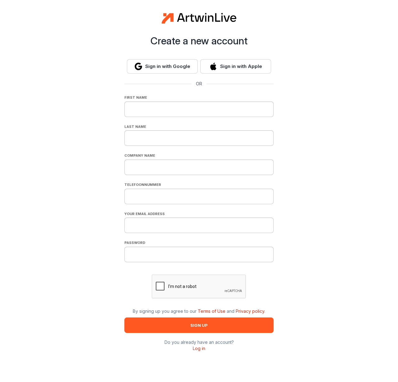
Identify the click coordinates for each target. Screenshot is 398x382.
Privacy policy (250, 311)
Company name (139, 155)
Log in (199, 348)
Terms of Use (211, 311)
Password (134, 242)
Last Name (135, 126)
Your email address (144, 214)
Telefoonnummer (142, 184)
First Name (135, 97)
